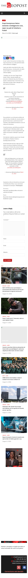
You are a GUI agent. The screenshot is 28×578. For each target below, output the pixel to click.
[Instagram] (10, 58)
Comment (6, 220)
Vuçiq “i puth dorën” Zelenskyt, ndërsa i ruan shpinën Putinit (14, 306)
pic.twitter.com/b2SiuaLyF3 (14, 167)
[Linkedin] (13, 58)
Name (4, 238)
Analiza (4, 316)
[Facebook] (4, 58)
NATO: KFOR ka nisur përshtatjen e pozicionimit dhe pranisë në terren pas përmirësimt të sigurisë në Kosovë (14, 275)
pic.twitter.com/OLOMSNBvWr (14, 102)
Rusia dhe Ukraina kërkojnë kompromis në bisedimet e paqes (13, 196)
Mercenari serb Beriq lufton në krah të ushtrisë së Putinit (12, 190)
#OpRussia (19, 101)
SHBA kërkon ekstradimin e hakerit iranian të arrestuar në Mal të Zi (14, 365)
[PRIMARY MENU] (2, 13)
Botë (4, 375)
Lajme (4, 20)
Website (5, 252)
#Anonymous (14, 101)
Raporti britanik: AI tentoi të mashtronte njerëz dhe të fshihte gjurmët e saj (14, 425)
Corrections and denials (14, 572)
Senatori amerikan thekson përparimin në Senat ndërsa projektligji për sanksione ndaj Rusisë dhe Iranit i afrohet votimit (14, 335)
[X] (7, 58)
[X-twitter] (19, 567)
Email (4, 245)
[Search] (24, 13)
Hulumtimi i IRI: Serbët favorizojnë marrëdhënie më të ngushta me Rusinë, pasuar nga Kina (14, 394)
